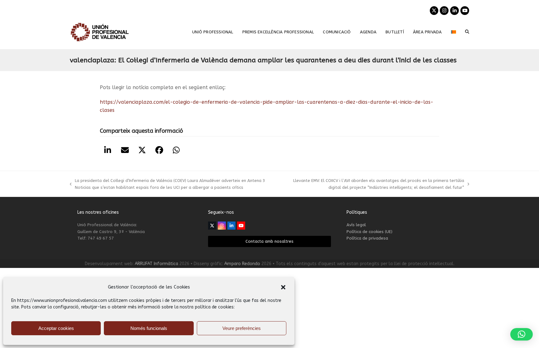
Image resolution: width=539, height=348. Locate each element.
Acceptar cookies (56, 328)
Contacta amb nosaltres (269, 241)
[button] (283, 287)
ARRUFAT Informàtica (156, 263)
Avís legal (356, 224)
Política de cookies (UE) (369, 231)
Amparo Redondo (242, 263)
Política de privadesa (367, 238)
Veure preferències (241, 328)
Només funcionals (148, 328)
